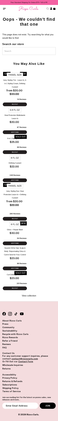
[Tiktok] (16, 314)
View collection (29, 296)
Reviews (6, 344)
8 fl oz (15, 158)
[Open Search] (47, 8)
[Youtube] (21, 314)
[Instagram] (10, 314)
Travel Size (15, 75)
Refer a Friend (9, 340)
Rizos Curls (32, 414)
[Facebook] (4, 314)
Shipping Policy (10, 388)
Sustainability (9, 330)
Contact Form (25, 361)
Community (8, 327)
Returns (6, 368)
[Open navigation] (4, 8)
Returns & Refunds (12, 381)
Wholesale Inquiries (12, 365)
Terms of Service (11, 391)
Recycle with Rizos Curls (15, 334)
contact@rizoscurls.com (24, 358)
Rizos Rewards (10, 337)
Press (5, 324)
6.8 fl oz (15, 110)
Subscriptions (9, 384)
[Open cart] (54, 8)
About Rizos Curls (12, 320)
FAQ (4, 347)
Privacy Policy (9, 377)
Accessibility (9, 374)
